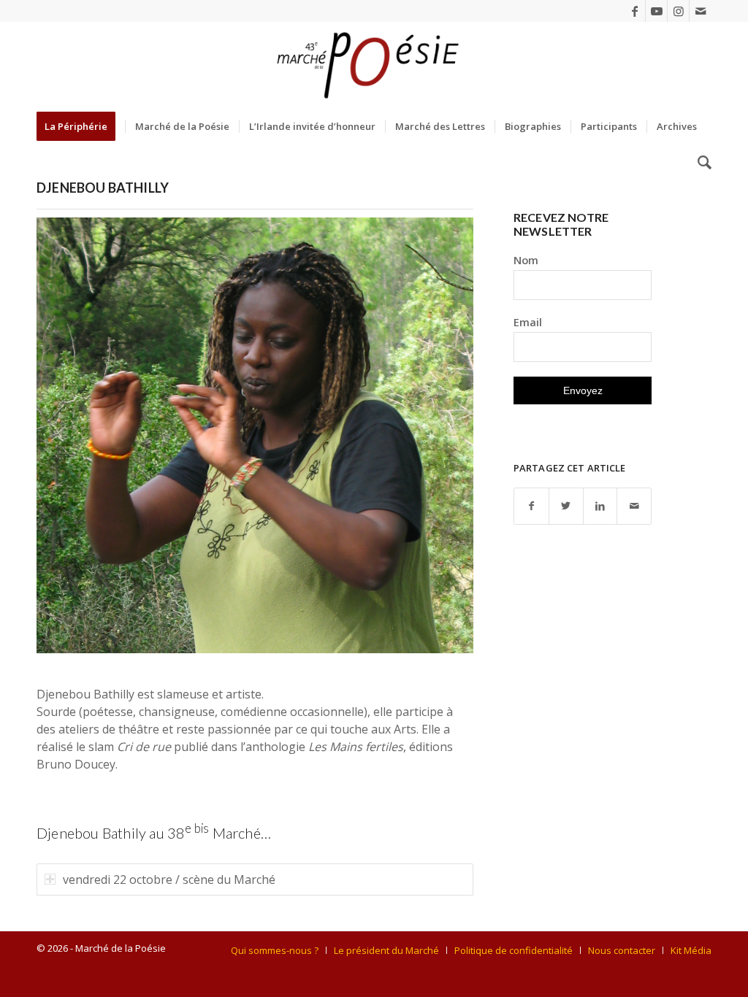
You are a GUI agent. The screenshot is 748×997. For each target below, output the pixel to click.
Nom (526, 260)
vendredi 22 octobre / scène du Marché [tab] (169, 879)
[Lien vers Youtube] (656, 11)
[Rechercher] (699, 163)
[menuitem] (81, 126)
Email (528, 322)
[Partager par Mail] (634, 506)
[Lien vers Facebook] (634, 11)
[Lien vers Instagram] (678, 11)
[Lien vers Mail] (700, 11)
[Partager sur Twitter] (566, 506)
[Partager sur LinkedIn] (600, 506)
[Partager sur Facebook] (531, 506)
